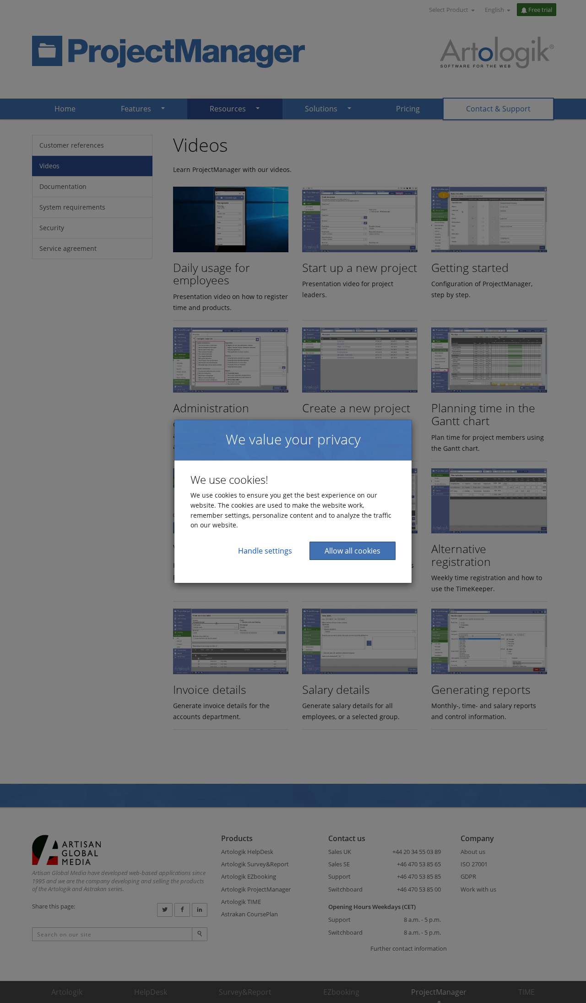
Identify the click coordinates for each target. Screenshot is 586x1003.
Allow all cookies (352, 551)
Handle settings (265, 551)
